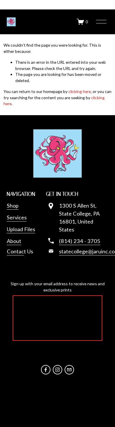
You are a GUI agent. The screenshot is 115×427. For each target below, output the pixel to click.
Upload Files (21, 229)
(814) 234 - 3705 (79, 241)
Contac (15, 251)
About (14, 241)
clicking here (79, 91)
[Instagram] (57, 369)
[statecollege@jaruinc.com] (69, 369)
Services (17, 217)
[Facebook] (45, 369)
